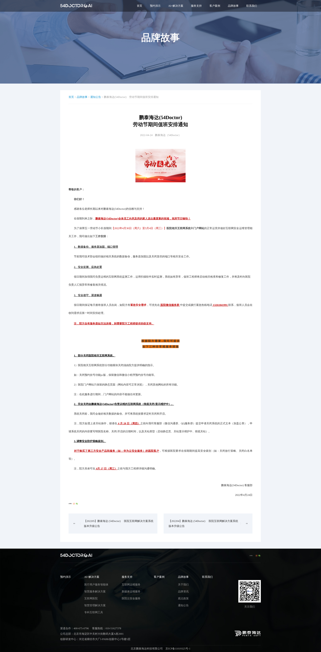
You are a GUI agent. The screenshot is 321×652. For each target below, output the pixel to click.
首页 (139, 5)
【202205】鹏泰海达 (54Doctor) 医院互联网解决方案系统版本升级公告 (118, 524)
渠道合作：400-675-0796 (74, 628)
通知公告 (95, 96)
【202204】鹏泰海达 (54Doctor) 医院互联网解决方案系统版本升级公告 (203, 524)
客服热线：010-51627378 (106, 628)
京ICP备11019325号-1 (177, 648)
